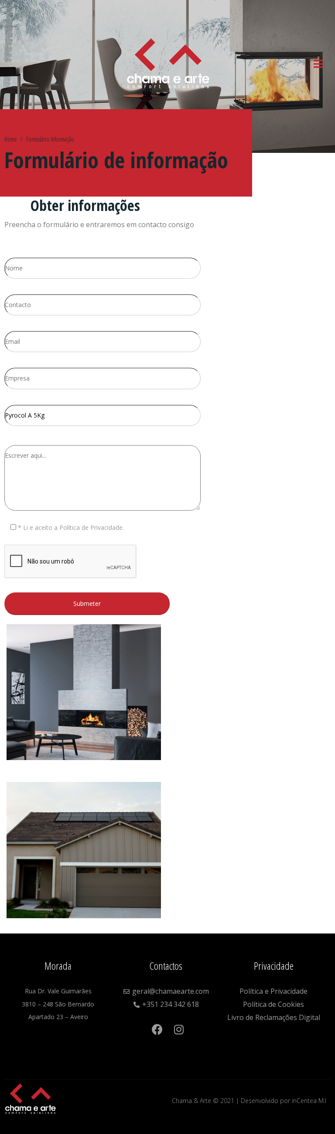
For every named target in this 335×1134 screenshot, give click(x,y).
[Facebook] (157, 1025)
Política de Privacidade (91, 527)
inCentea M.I (309, 1100)
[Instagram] (168, 1045)
